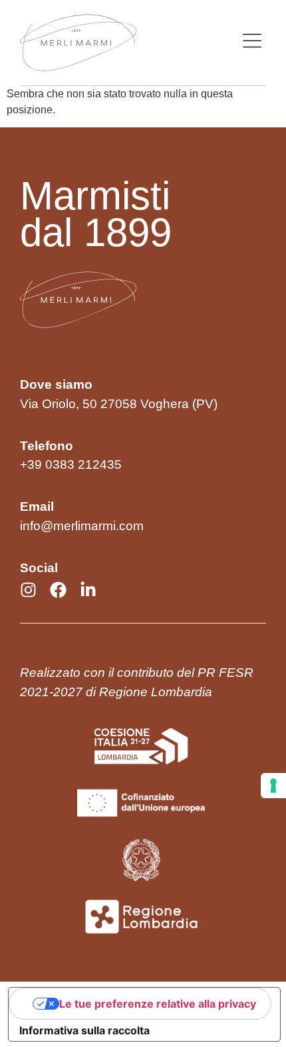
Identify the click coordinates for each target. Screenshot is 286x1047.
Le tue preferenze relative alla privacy (157, 1003)
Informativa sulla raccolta (84, 1030)
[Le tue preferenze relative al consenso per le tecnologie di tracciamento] (273, 785)
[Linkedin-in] (88, 590)
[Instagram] (28, 590)
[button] (252, 42)
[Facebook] (58, 590)
